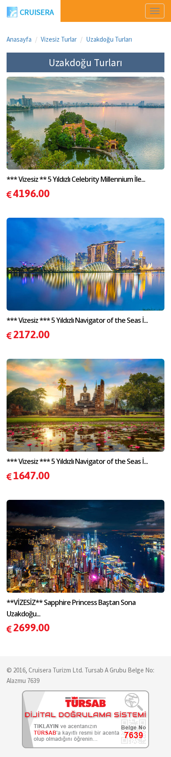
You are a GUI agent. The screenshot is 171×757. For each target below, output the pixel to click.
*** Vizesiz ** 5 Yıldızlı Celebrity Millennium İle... (76, 179)
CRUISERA (37, 12)
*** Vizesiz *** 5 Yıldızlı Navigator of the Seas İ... (77, 320)
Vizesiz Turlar (59, 39)
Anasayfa (19, 39)
